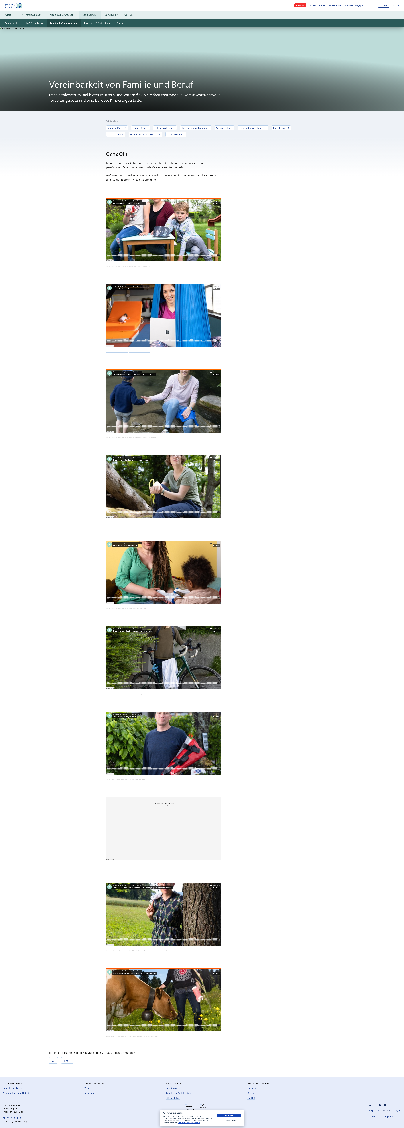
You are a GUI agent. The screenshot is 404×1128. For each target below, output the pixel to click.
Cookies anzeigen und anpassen (189, 1122)
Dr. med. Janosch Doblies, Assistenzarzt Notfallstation (142, 694)
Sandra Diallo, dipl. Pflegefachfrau (137, 608)
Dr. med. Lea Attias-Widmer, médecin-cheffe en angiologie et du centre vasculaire (148, 950)
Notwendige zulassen (229, 1120)
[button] (53, 1060)
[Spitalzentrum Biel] (13, 5)
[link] (300, 5)
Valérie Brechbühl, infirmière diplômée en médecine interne (143, 437)
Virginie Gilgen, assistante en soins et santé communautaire (143, 1036)
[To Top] (398, 1122)
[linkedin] (370, 1105)
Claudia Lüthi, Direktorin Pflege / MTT (138, 865)
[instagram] (380, 1105)
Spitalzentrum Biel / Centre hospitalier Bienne (117, 266)
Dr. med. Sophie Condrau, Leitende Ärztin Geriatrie (141, 523)
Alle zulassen (229, 1115)
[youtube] (385, 1105)
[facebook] (375, 1105)
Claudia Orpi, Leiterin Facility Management (139, 351)
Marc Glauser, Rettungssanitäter (137, 779)
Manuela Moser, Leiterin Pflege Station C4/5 (139, 266)
